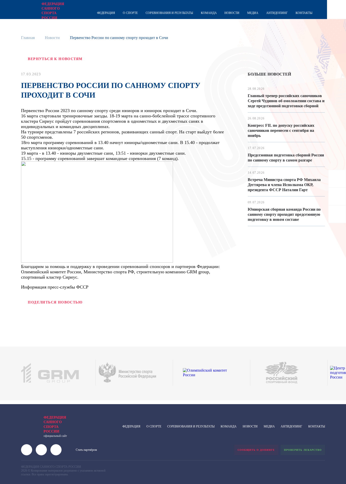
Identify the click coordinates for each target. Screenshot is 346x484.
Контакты (304, 13)
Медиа (252, 13)
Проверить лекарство (303, 450)
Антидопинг (277, 13)
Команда (209, 13)
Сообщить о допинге (256, 450)
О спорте (130, 13)
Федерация (106, 13)
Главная (28, 37)
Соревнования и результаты (169, 13)
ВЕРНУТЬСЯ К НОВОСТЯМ (55, 59)
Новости (231, 13)
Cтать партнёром (86, 450)
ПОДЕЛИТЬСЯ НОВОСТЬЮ (55, 302)
